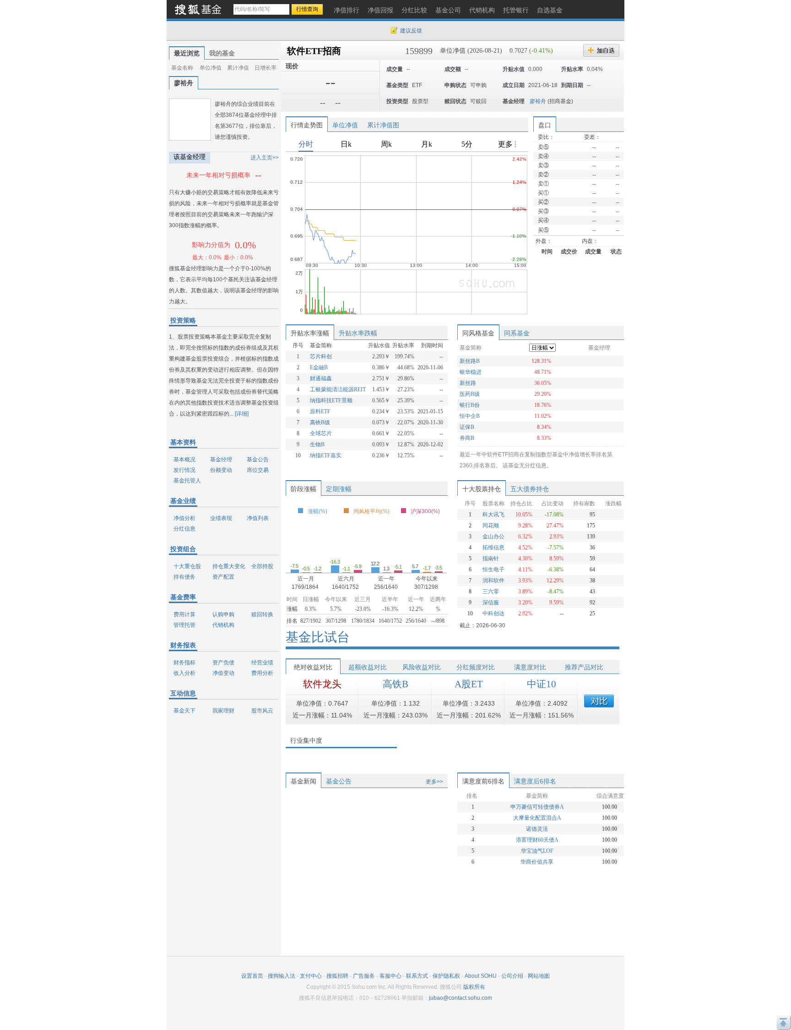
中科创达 (493, 613)
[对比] (599, 701)
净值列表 (258, 518)
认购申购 (223, 614)
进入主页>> (264, 157)
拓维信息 (493, 547)
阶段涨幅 (303, 489)
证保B (467, 427)
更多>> (434, 781)
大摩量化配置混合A (537, 818)
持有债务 (184, 577)
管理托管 (184, 625)
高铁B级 (320, 422)
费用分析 (262, 673)
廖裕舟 (538, 101)
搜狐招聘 (337, 976)
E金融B (319, 367)
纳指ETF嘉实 (325, 455)
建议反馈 (411, 30)
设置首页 (252, 976)
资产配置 (223, 577)
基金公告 (258, 459)
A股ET (469, 684)
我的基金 (222, 53)
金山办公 (493, 536)
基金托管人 (187, 480)
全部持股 (262, 566)
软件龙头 (322, 684)
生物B (317, 444)
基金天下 (184, 710)
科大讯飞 (493, 514)
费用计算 (184, 614)
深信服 (490, 602)
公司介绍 (512, 976)
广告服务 (364, 976)
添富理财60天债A (537, 840)
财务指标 (184, 662)
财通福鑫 (321, 378)
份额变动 (221, 470)
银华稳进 (471, 372)
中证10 (541, 684)
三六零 (490, 591)
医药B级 (470, 394)
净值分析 (184, 518)
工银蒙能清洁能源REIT (338, 389)
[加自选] (601, 50)
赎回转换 (262, 614)
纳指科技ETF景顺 (331, 400)
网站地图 (539, 976)
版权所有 (474, 987)
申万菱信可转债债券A (537, 807)
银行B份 (470, 405)
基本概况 (184, 459)
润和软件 (493, 580)
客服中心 (390, 976)
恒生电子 (493, 569)
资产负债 (223, 662)
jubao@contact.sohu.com (460, 998)
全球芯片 (321, 433)
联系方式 (417, 976)
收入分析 (184, 673)
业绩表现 (221, 518)
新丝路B (470, 361)
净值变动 (223, 673)
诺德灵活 (537, 829)
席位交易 (258, 470)
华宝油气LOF (537, 851)
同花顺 (490, 525)
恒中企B (470, 416)
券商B (467, 438)
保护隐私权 (446, 976)
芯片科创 (321, 356)
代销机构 (223, 625)
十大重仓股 (187, 566)
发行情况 (184, 470)
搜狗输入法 (281, 976)
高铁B (395, 684)
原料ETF (320, 411)
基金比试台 (318, 637)
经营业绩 (262, 662)
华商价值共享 (536, 862)
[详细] (242, 414)
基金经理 (221, 459)
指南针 (490, 558)
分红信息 (184, 529)
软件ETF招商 (314, 51)
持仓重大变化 (228, 566)
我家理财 (223, 710)
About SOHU (481, 976)
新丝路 (468, 383)
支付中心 (311, 976)
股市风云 (262, 710)
